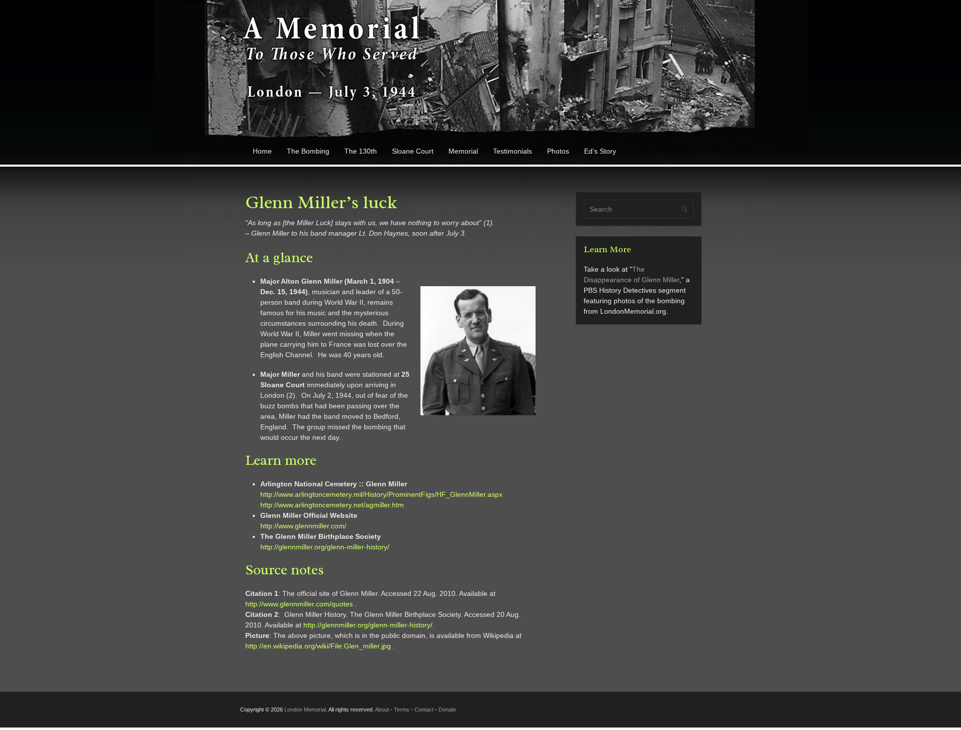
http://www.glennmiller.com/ (303, 526)
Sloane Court (412, 151)
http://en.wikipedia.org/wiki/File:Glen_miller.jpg (318, 646)
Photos (558, 151)
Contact (423, 709)
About (382, 709)
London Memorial (305, 709)
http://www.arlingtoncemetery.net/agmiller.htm (332, 505)
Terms (401, 709)
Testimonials (512, 151)
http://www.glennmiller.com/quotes (299, 604)
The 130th (360, 151)
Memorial (463, 151)
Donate (447, 709)
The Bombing (308, 151)
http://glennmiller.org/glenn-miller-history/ (324, 547)
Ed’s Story (600, 151)
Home (262, 151)
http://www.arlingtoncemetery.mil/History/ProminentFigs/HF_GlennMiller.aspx (381, 494)
